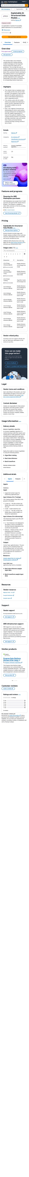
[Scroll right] (27, 42)
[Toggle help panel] (26, 9)
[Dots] (12, 680)
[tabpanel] (14, 530)
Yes (12, 157)
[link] (20, 9)
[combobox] (13, 5)
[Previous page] (4, 254)
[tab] (8, 42)
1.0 (12, 151)
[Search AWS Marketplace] (26, 5)
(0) (10, 32)
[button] (19, 18)
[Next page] (6, 257)
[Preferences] (24, 254)
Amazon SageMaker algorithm (16, 146)
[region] (14, 294)
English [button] (24, 1)
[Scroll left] (1, 42)
